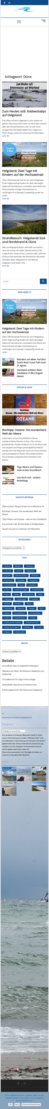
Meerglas (7, 599)
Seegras (21, 608)
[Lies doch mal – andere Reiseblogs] (8, 480)
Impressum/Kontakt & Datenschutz (17, 717)
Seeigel (31, 608)
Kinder (6, 590)
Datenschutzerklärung (31, 1104)
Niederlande (21, 599)
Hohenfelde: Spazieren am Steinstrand (19, 684)
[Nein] (45, 1100)
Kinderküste (37, 590)
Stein (42, 608)
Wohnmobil (19, 632)
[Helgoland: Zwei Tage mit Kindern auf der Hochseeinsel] (24, 154)
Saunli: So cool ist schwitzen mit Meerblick (21, 529)
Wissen (7, 632)
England (7, 575)
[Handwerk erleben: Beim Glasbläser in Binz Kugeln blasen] (8, 372)
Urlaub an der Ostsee (12, 622)
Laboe (16, 594)
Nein (17, 1104)
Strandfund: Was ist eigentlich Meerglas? (20, 666)
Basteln (18, 566)
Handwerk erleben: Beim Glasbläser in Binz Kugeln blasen (30, 373)
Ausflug (7, 566)
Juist (21, 585)
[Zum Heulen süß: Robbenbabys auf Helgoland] (24, 94)
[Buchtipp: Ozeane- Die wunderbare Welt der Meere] (24, 409)
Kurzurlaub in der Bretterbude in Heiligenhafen (23, 524)
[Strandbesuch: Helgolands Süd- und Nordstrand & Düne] (24, 219)
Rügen (29, 604)
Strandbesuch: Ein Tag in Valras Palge (18, 679)
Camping (29, 566)
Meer (40, 594)
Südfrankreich (19, 618)
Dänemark (30, 571)
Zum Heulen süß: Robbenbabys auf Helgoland (24, 113)
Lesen (8, 135)
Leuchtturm (28, 594)
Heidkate (20, 580)
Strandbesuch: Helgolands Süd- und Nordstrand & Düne (24, 240)
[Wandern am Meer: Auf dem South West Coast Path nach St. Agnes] (8, 362)
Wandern (27, 627)
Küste (6, 594)
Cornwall (7, 571)
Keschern (32, 585)
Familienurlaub (21, 575)
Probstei (18, 604)
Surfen (6, 618)
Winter (39, 627)
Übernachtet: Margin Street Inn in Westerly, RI (23, 506)
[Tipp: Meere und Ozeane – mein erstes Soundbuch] (8, 470)
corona (18, 571)
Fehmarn (35, 575)
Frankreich (8, 580)
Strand (6, 613)
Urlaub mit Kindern (11, 627)
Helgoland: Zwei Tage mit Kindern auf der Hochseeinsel (22, 173)
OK (10, 1104)
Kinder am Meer (21, 590)
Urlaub (32, 618)
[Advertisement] (24, 46)
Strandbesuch (19, 613)
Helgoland (33, 580)
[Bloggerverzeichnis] (3, 713)
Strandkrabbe (35, 613)
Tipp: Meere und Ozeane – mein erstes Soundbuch (30, 469)
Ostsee (7, 604)
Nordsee (34, 599)
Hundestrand (9, 585)
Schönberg (8, 608)
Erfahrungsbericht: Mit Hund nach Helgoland (22, 690)
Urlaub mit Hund (32, 622)
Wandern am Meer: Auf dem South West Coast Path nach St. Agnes (31, 362)
